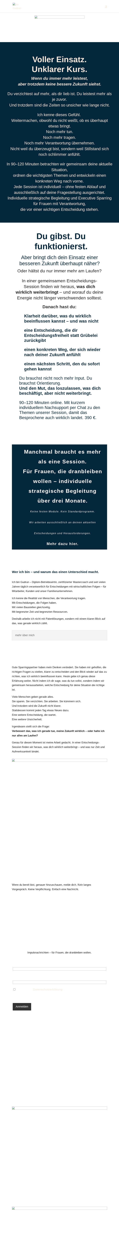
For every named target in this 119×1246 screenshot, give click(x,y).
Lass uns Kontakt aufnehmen (59, 900)
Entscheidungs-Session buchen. (59, 430)
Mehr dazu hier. (63, 544)
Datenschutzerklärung (47, 989)
